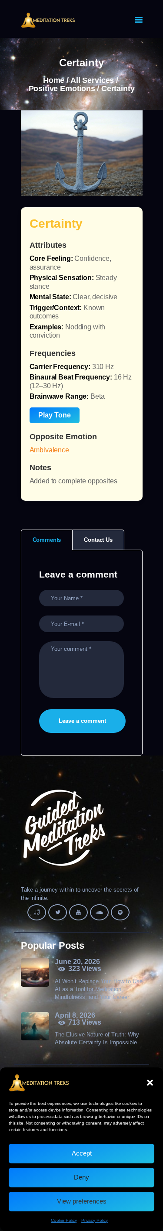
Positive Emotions (62, 89)
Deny (81, 1177)
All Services (92, 80)
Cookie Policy (64, 1220)
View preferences (81, 1201)
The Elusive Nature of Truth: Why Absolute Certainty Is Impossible (97, 1038)
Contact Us (98, 540)
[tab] (47, 540)
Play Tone (54, 415)
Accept (82, 1153)
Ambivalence (49, 450)
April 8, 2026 (75, 1015)
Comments (47, 540)
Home (53, 80)
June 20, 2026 (77, 961)
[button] (150, 1082)
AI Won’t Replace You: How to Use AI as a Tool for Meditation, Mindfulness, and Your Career (99, 989)
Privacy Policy (94, 1220)
